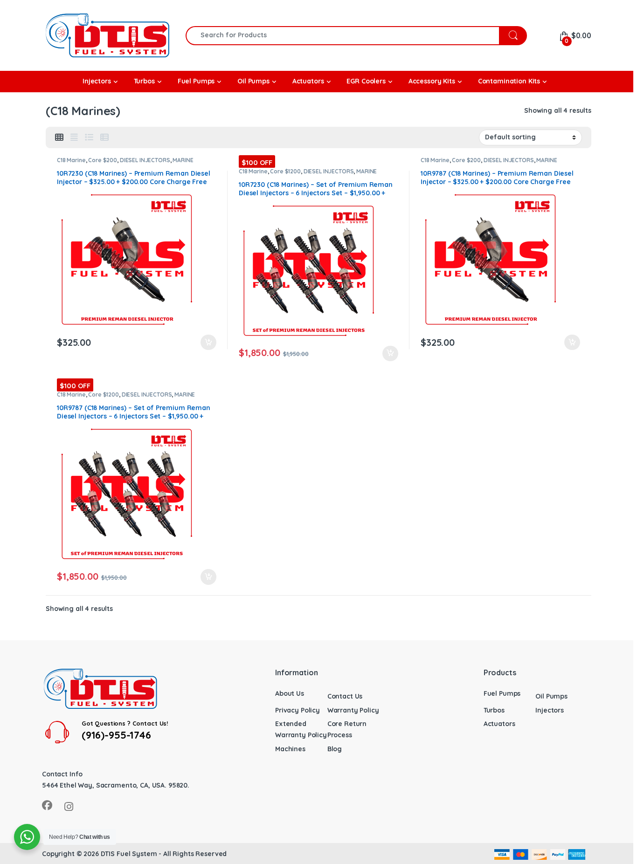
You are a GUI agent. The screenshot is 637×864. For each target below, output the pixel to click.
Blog (334, 749)
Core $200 (102, 160)
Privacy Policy (297, 710)
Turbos (494, 710)
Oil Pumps (551, 696)
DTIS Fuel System (129, 854)
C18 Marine (71, 160)
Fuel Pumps (502, 693)
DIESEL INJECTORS (145, 160)
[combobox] (342, 35)
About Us (289, 693)
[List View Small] (104, 137)
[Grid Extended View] (74, 137)
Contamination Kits (509, 81)
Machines (290, 749)
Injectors (549, 710)
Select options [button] (204, 342)
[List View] (89, 137)
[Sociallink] (47, 805)
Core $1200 (285, 171)
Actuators (499, 724)
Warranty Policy (353, 710)
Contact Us (345, 696)
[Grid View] (59, 137)
